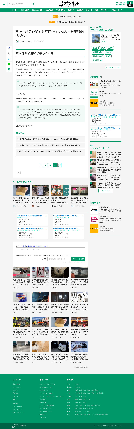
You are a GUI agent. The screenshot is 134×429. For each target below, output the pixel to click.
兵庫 (88, 405)
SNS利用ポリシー (46, 411)
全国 (76, 384)
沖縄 (106, 414)
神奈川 (101, 393)
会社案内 (43, 417)
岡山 (84, 408)
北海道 (77, 387)
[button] (4, 4)
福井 (84, 402)
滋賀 (76, 405)
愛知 (84, 399)
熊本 (88, 414)
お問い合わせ (44, 390)
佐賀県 (108, 56)
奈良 (92, 405)
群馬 (84, 393)
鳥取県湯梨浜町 (98, 56)
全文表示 (59, 165)
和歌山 (97, 405)
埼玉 (88, 393)
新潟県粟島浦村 (98, 60)
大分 (92, 414)
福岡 (76, 414)
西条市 (110, 48)
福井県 (103, 48)
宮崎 (96, 414)
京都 (80, 405)
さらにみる (105, 191)
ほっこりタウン (37, 10)
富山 (76, 402)
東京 (96, 393)
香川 (80, 411)
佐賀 (80, 414)
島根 (80, 408)
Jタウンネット (69, 4)
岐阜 (76, 399)
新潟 (76, 396)
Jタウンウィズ (17, 409)
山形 (92, 390)
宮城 (84, 390)
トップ (14, 10)
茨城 (76, 393)
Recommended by (78, 367)
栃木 (80, 393)
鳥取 (76, 408)
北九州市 (109, 52)
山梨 (80, 396)
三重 (88, 399)
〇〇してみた (60, 10)
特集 (18, 173)
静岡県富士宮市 (98, 52)
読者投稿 (80, 10)
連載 (96, 10)
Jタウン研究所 (24, 10)
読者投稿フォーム (46, 387)
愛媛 (84, 411)
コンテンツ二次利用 (46, 393)
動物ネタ (71, 10)
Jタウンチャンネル (19, 412)
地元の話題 (49, 10)
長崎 (84, 414)
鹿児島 (101, 414)
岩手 (80, 390)
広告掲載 (43, 399)
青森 (76, 390)
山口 (92, 408)
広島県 (95, 48)
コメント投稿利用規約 (47, 405)
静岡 (80, 399)
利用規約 (43, 402)
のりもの (89, 10)
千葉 (92, 393)
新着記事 (15, 403)
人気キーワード (117, 10)
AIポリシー (43, 414)
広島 (88, 408)
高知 (88, 411)
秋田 (88, 390)
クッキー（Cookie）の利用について (52, 396)
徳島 (76, 411)
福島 (96, 390)
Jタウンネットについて (47, 384)
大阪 (84, 405)
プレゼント (105, 10)
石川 (80, 402)
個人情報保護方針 (46, 408)
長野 (84, 396)
